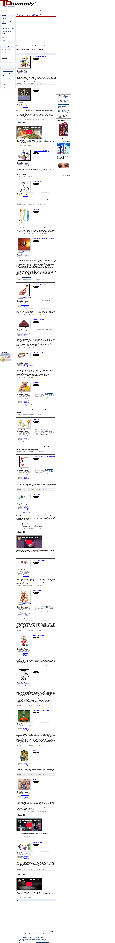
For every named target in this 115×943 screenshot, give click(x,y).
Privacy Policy (28, 939)
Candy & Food (26, 224)
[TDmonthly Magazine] (18, 8)
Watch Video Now (27, 101)
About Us (4, 58)
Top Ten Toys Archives (8, 28)
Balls (24, 654)
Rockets (25, 728)
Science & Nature (27, 729)
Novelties (25, 73)
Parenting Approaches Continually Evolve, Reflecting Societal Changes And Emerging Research (64, 102)
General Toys (26, 402)
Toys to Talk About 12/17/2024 (62, 107)
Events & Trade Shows (25, 935)
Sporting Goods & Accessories (27, 405)
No (30, 145)
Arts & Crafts (26, 165)
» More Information (66, 141)
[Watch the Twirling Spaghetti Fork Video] (20, 297)
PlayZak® (52, 935)
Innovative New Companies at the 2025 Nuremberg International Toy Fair (64, 96)
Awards (4, 40)
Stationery (25, 481)
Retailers (5, 84)
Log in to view (49, 300)
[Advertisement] (5, 117)
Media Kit (5, 52)
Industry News (6, 25)
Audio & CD (26, 439)
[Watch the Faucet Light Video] (20, 101)
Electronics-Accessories (26, 442)
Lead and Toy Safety (8, 78)
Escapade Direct (27, 277)
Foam (24, 617)
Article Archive (6, 49)
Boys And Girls (25, 72)
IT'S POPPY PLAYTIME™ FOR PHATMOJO (63, 116)
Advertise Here (41, 933)
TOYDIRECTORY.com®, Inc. (42, 942)
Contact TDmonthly (33, 933)
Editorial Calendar (15, 935)
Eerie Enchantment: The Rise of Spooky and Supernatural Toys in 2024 (64, 111)
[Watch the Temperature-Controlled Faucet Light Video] (20, 251)
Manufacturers (6, 81)
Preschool (25, 797)
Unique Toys (6, 18)
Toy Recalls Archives (8, 71)
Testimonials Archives (8, 55)
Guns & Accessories (28, 365)
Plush (24, 796)
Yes (28, 145)
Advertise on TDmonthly (64, 88)
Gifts (24, 335)
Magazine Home (24, 933)
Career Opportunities (36, 939)
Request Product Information (42, 935)
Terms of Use (43, 940)
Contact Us (5, 61)
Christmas (25, 655)
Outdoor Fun (26, 367)
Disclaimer (21, 939)
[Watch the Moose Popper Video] (20, 603)
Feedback (44, 939)
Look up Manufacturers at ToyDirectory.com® (32, 937)
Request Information (8, 87)
